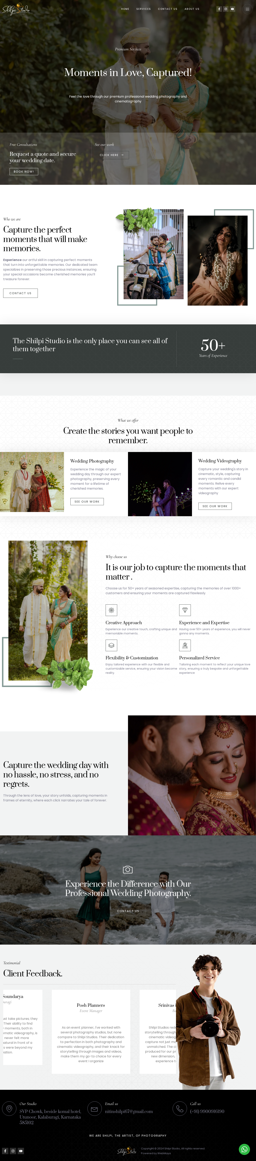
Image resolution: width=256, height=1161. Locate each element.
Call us (195, 1103)
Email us (111, 1103)
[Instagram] (226, 9)
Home (125, 9)
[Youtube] (232, 9)
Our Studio (28, 1103)
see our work (87, 502)
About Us (192, 9)
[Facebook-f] (219, 9)
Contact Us (168, 9)
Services (143, 9)
